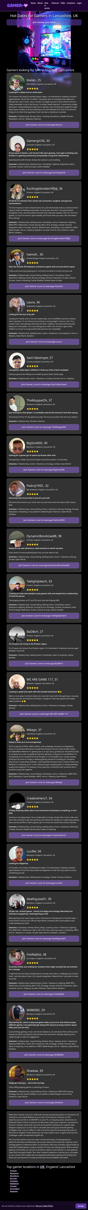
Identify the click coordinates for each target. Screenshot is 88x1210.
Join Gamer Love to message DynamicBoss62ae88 (44, 565)
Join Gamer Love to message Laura (44, 341)
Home (33, 3)
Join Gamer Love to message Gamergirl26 (44, 172)
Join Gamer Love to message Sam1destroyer (44, 384)
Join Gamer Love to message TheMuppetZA (44, 427)
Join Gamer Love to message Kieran (44, 124)
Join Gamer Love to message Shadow (44, 1102)
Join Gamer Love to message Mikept (44, 782)
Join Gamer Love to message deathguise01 (44, 938)
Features (55, 3)
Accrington (15, 1189)
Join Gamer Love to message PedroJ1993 (44, 520)
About (40, 3)
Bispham (14, 1191)
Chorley (13, 1186)
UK (42, 1167)
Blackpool (14, 1173)
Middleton (14, 1183)
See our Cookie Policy (44, 1206)
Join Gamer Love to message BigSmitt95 (44, 469)
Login (79, 3)
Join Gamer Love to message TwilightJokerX (44, 615)
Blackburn (14, 1176)
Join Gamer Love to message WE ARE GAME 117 (44, 713)
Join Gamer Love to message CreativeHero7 (44, 835)
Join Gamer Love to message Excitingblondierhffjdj (44, 238)
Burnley (13, 1178)
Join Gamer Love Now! (44, 22)
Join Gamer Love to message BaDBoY (44, 663)
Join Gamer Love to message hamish (44, 286)
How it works (47, 5)
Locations (71, 3)
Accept (81, 1206)
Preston (13, 1171)
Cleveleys (14, 1181)
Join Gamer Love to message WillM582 (44, 1054)
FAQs (63, 3)
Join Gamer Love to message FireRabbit (44, 994)
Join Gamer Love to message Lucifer (44, 883)
